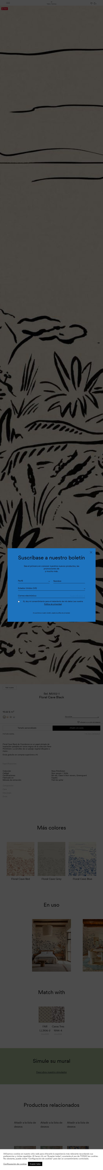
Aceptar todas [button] (35, 1164)
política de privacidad (63, 613)
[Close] (91, 552)
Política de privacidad (53, 604)
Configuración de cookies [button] (15, 1164)
